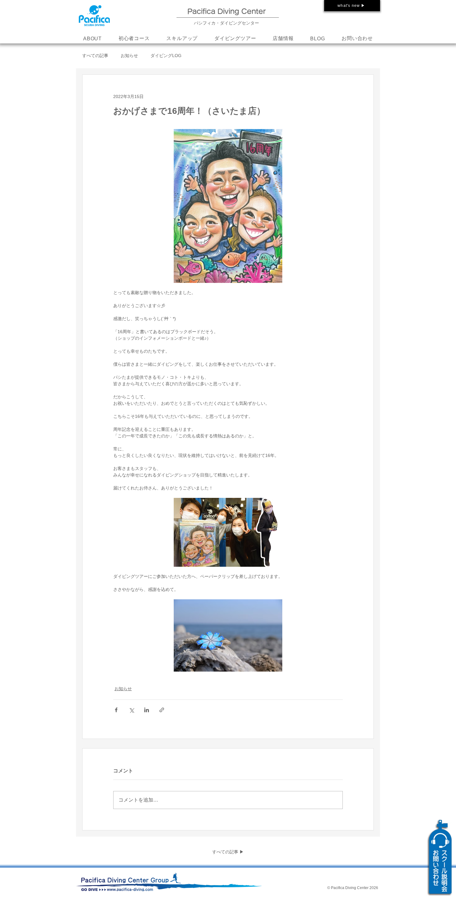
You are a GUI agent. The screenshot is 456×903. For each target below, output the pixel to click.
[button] (182, 38)
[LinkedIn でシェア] (147, 710)
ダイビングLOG (165, 55)
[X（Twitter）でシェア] (131, 710)
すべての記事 (95, 55)
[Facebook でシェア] (116, 710)
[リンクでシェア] (162, 710)
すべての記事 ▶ (228, 851)
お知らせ (129, 55)
